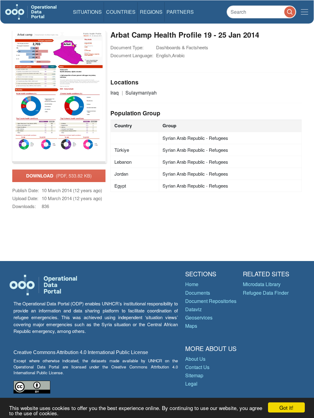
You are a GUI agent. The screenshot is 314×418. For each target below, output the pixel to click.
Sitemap (194, 375)
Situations (87, 11)
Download (59, 175)
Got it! (286, 407)
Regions (151, 11)
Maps (191, 325)
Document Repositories (210, 300)
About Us (195, 358)
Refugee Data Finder (266, 292)
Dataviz (193, 309)
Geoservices (199, 317)
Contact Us (197, 367)
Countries (121, 11)
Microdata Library (262, 284)
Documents (197, 292)
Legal (191, 383)
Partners (180, 11)
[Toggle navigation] (304, 12)
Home (191, 284)
